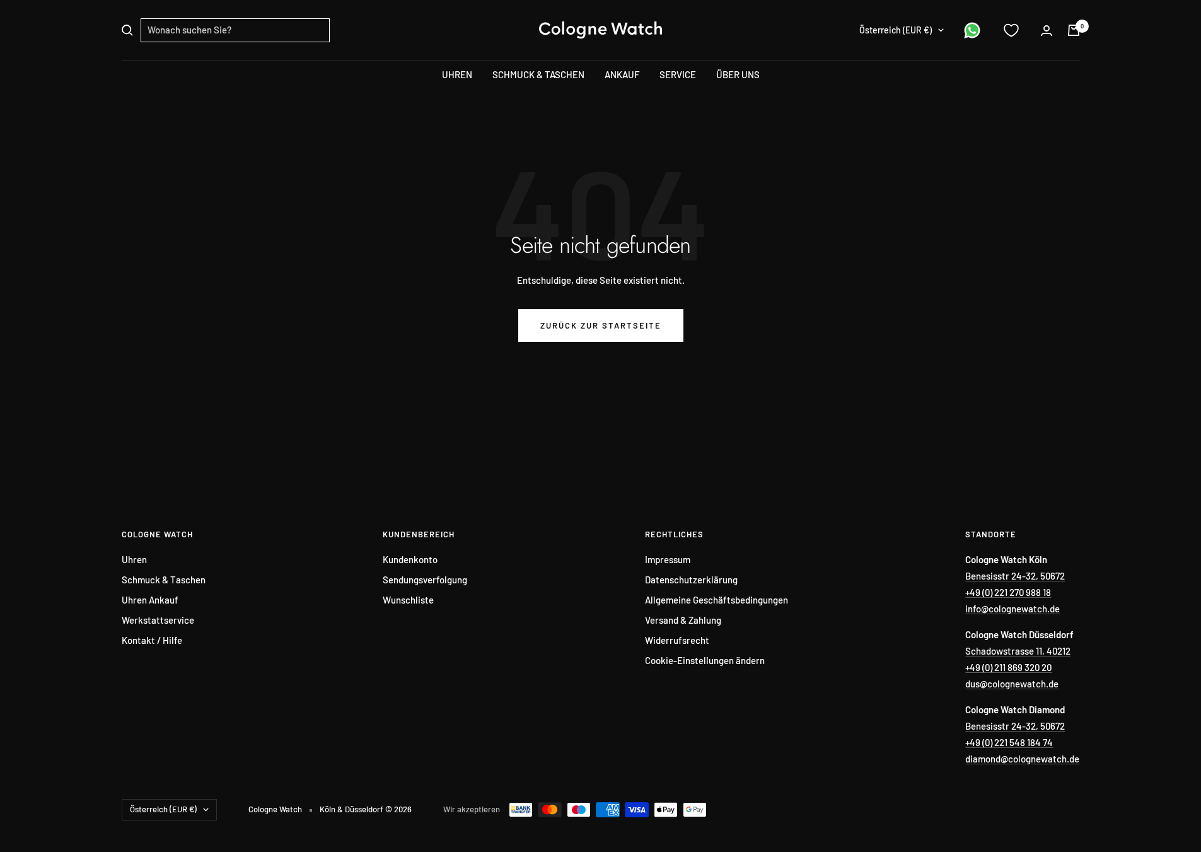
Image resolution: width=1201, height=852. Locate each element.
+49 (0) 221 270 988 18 (1008, 592)
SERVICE (677, 74)
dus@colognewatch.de (1012, 683)
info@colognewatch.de (1012, 608)
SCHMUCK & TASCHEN (538, 74)
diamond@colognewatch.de (1022, 758)
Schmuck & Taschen (164, 579)
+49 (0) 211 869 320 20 (1008, 667)
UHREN (457, 74)
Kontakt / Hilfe (152, 640)
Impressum (667, 559)
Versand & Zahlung (683, 620)
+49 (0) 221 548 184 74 (1009, 742)
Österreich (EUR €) (895, 30)
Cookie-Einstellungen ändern (705, 660)
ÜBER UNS (738, 74)
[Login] (1046, 30)
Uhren (134, 559)
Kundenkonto (410, 559)
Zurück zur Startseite (600, 325)
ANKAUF (622, 74)
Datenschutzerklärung (691, 579)
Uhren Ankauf (150, 599)
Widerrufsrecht (677, 640)
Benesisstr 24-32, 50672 (1015, 575)
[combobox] (235, 30)
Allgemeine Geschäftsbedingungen (716, 599)
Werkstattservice (158, 620)
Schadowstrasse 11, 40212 (1017, 651)
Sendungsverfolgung (425, 579)
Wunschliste (408, 599)
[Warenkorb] (1073, 30)
